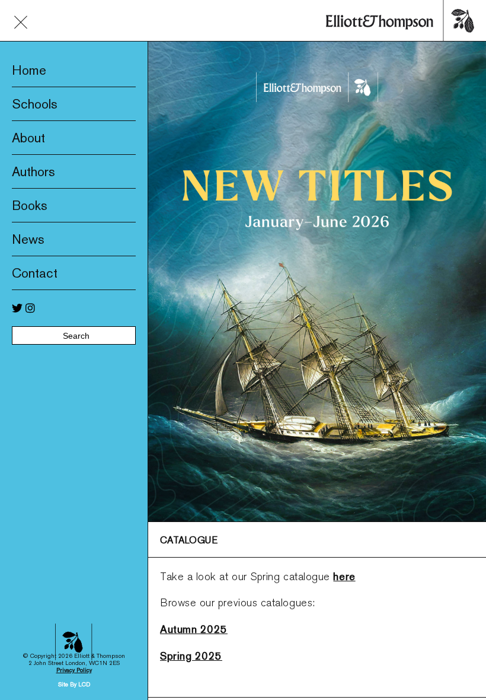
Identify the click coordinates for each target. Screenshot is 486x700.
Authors (33, 171)
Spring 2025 (191, 656)
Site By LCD (74, 684)
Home (29, 70)
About (28, 137)
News (28, 239)
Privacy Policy (74, 670)
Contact (34, 273)
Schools (34, 104)
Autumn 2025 (194, 629)
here (344, 576)
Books (29, 205)
